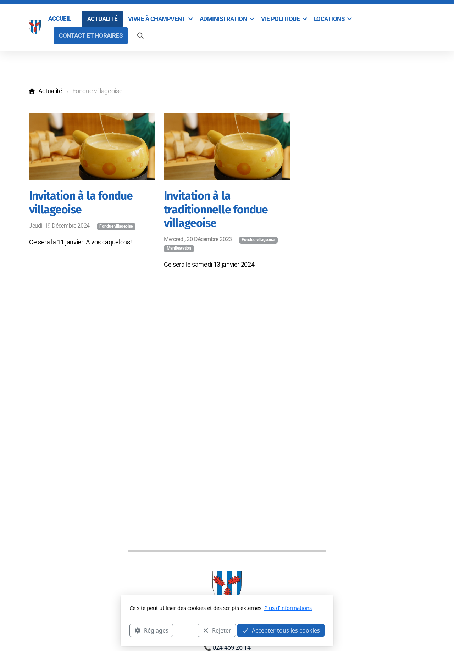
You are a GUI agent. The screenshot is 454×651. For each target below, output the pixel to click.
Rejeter (221, 630)
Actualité (50, 91)
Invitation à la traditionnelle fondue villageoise (216, 209)
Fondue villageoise (116, 226)
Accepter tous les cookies (286, 630)
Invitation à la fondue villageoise (81, 202)
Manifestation (179, 248)
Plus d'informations (288, 607)
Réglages (156, 630)
